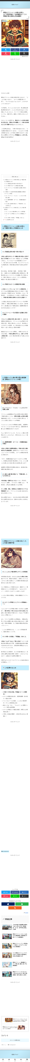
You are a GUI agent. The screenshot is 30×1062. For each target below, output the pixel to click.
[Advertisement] (15, 75)
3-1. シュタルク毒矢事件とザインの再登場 (15, 211)
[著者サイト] (8, 904)
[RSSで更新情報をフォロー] (15, 907)
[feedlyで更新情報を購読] (22, 904)
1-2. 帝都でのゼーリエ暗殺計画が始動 (14, 185)
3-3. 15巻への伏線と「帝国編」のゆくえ (15, 217)
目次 (13, 176)
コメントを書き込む (15, 1040)
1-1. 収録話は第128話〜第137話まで (14, 183)
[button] (27, 492)
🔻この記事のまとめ (9, 219)
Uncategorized (6, 851)
